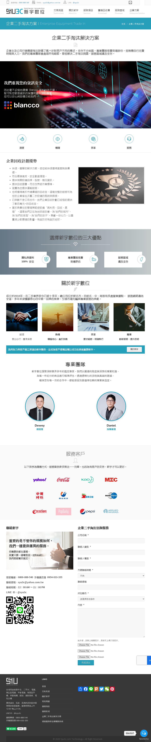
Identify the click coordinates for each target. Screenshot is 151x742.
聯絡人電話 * (84, 558)
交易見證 (46, 691)
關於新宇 (134, 349)
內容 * (81, 605)
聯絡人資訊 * (84, 547)
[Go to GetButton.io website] (144, 739)
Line (130, 2)
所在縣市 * (83, 593)
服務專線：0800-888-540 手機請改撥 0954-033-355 (17, 719)
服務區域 (46, 711)
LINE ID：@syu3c (13, 713)
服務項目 (46, 706)
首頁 (123, 24)
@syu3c (76, 2)
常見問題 (46, 701)
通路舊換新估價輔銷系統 (52, 721)
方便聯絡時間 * (85, 570)
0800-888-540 (24, 2)
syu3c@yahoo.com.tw (51, 2)
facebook (136, 2)
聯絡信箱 (82, 582)
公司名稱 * (83, 535)
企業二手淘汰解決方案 (51, 716)
